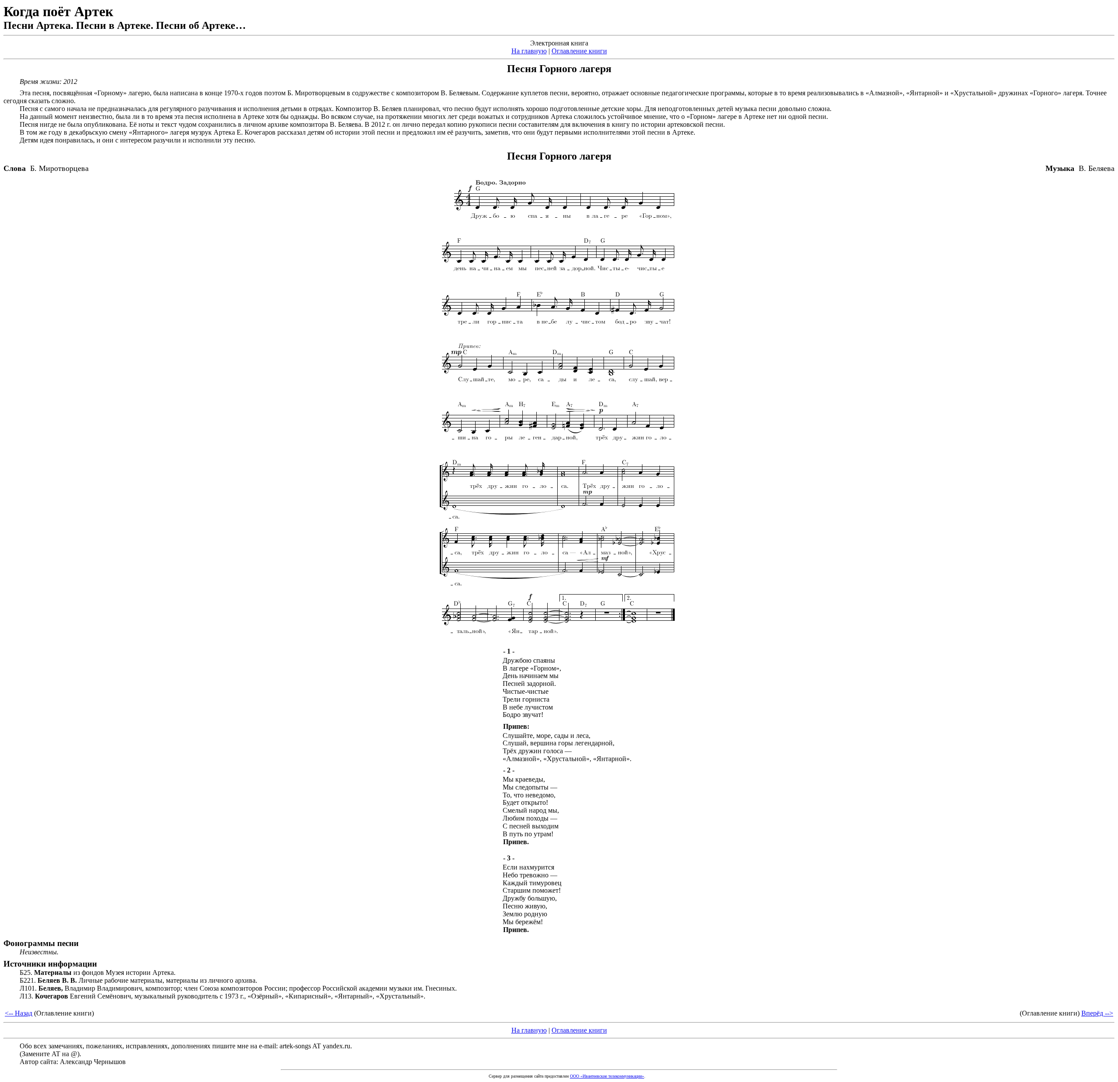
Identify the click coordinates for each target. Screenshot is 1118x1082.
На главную (529, 51)
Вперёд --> (1097, 1013)
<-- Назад (18, 1013)
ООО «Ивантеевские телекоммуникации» (607, 1076)
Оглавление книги (579, 51)
